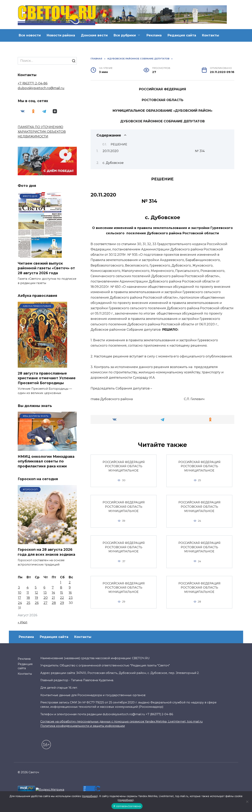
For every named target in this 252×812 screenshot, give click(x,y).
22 (62, 598)
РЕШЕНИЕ (119, 144)
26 (37, 603)
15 (61, 592)
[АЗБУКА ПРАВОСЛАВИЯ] (42, 365)
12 (36, 592)
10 (19, 592)
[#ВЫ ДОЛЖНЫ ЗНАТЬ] (47, 448)
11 (28, 592)
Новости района (61, 35)
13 (45, 592)
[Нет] (247, 802)
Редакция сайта (182, 35)
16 (70, 592)
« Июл (22, 622)
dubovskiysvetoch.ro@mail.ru (41, 88)
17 (19, 598)
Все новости (30, 35)
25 (28, 603)
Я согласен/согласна (127, 806)
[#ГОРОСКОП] (47, 541)
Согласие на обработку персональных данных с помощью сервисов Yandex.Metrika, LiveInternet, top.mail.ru (121, 721)
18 (28, 598)
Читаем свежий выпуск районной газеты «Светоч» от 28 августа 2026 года (46, 268)
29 (62, 603)
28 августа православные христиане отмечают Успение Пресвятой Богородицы (47, 378)
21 (53, 598)
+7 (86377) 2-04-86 (32, 83)
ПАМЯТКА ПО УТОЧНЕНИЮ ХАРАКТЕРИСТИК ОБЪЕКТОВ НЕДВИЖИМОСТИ (42, 131)
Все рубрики (125, 35)
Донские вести (94, 35)
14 (53, 592)
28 (54, 603)
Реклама (154, 35)
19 (36, 598)
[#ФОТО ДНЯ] (41, 255)
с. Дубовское (113, 163)
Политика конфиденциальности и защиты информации (82, 726)
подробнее (90, 796)
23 (71, 598)
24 (20, 603)
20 (46, 598)
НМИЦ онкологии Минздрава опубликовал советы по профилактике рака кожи (46, 461)
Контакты (210, 35)
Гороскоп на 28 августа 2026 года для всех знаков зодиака (46, 551)
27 (45, 603)
